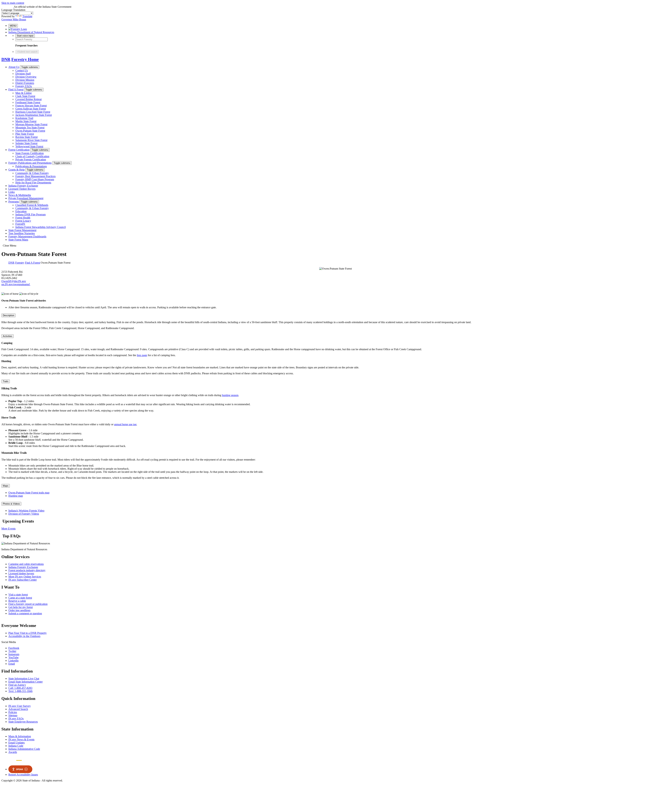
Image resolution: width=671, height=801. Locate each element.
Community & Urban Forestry (32, 173)
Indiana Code (15, 745)
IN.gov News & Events (21, 739)
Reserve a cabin (17, 600)
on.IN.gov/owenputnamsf (15, 284)
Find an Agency (17, 684)
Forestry (19, 262)
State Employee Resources (23, 721)
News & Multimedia (19, 195)
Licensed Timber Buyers (21, 188)
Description (8, 315)
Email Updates (16, 742)
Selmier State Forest (26, 143)
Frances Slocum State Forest (31, 105)
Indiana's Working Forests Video (26, 510)
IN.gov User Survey (19, 705)
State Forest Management (22, 230)
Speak (19, 769)
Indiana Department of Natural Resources (31, 32)
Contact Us (21, 70)
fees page (142, 355)
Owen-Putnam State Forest (30, 130)
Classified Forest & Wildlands (31, 205)
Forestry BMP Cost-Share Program (34, 179)
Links (11, 191)
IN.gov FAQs (16, 718)
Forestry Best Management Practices (35, 176)
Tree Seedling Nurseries (21, 233)
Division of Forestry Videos (23, 513)
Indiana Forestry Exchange (23, 185)
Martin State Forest (25, 121)
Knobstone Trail (24, 118)
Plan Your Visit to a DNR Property (27, 632)
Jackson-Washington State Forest (33, 114)
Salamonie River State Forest (31, 140)
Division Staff (23, 73)
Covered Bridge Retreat (28, 99)
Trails (5, 381)
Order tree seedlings (19, 610)
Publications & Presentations (31, 166)
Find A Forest (15, 89)
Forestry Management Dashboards (27, 236)
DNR (5, 59)
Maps (5, 485)
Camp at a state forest (20, 597)
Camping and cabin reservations (26, 564)
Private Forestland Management (25, 198)
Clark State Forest (25, 96)
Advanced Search (18, 709)
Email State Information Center (25, 681)
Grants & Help (16, 169)
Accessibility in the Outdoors (24, 636)
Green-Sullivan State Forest (30, 108)
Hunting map (15, 495)
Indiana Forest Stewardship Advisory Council (40, 227)
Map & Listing (23, 92)
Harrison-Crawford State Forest (32, 111)
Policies (12, 712)
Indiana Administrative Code (24, 748)
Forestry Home (25, 59)
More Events (8, 528)
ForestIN (20, 223)
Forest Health (22, 217)
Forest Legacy (23, 220)
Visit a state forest (18, 594)
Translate (27, 16)
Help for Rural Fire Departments (33, 182)
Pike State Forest (24, 133)
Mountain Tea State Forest (29, 127)
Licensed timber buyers (21, 573)
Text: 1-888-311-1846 (20, 691)
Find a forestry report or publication (28, 603)
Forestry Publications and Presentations (30, 162)
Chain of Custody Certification (32, 156)
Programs (13, 201)
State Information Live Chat (23, 678)
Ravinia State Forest (26, 136)
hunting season (230, 395)
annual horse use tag (125, 424)
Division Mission (24, 79)
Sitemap (12, 715)
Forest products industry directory (26, 570)
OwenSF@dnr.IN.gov (13, 281)
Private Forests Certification (30, 159)
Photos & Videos (11, 503)
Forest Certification (19, 149)
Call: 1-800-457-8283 (20, 687)
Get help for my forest (20, 607)
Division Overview (26, 76)
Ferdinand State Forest (27, 102)
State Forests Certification (29, 153)
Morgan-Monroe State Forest (31, 124)
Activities (7, 336)
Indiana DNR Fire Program (30, 214)
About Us (13, 66)
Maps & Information (19, 736)
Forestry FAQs (23, 86)
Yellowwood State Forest (29, 146)
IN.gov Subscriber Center (22, 579)
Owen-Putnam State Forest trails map (28, 492)
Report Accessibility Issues (23, 774)
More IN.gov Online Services (24, 576)
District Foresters (24, 83)
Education (21, 211)
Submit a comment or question (25, 613)
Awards (12, 752)
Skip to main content (12, 2)
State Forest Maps (18, 239)
